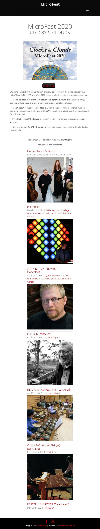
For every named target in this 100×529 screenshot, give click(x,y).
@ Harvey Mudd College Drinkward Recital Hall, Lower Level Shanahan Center (49, 213)
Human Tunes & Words (41, 151)
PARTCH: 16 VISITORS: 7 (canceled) (48, 504)
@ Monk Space (52, 337)
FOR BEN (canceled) (39, 334)
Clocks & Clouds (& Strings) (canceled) (43, 446)
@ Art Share (51, 451)
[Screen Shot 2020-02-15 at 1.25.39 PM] (50, 202)
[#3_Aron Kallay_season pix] (50, 329)
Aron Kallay (41, 525)
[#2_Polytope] (50, 263)
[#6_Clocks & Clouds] (50, 499)
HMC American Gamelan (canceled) (49, 389)
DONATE (48, 85)
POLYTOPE (33, 207)
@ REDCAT (50, 507)
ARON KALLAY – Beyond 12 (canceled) (43, 270)
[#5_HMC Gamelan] (50, 440)
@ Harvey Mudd (53, 392)
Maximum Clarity (67, 525)
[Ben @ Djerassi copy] (50, 384)
